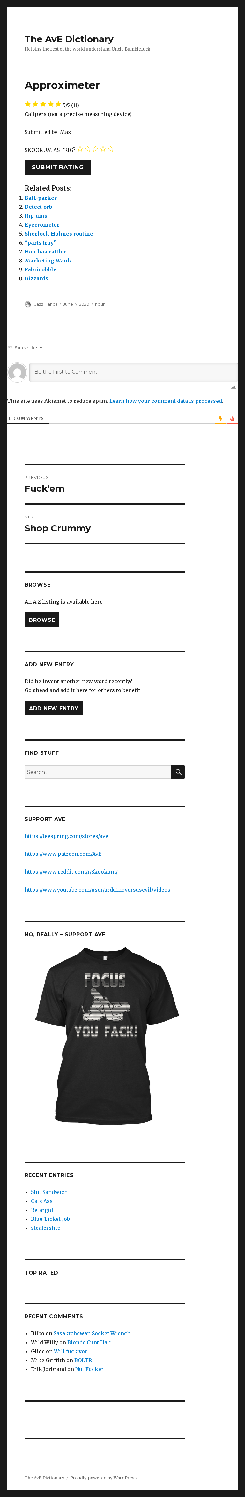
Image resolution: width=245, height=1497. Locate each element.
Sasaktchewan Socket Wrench (92, 1333)
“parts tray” (40, 242)
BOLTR (83, 1360)
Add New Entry (53, 708)
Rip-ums (36, 216)
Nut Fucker (89, 1369)
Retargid (42, 1210)
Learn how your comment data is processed (165, 401)
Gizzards (36, 278)
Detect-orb (38, 207)
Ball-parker (41, 198)
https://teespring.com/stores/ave (66, 836)
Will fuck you (71, 1351)
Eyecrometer (42, 225)
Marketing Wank (48, 260)
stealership (46, 1228)
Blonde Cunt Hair (89, 1342)
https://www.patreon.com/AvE (63, 854)
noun (100, 304)
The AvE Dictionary (69, 39)
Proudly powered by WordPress (103, 1478)
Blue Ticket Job (50, 1219)
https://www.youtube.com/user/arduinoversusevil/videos (97, 889)
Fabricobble (40, 269)
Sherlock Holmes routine (59, 233)
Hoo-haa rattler (45, 251)
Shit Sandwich (49, 1192)
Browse (42, 620)
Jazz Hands (45, 304)
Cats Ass (42, 1201)
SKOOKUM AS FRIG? (50, 150)
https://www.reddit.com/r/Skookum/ (71, 872)
